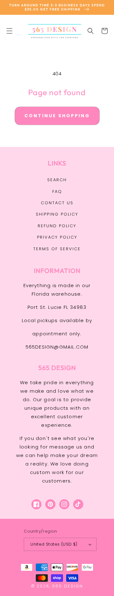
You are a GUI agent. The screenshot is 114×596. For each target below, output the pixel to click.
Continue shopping (57, 116)
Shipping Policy (57, 214)
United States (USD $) (53, 544)
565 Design (67, 586)
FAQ (57, 191)
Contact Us (57, 203)
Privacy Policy (57, 237)
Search (57, 180)
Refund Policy (57, 226)
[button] (9, 31)
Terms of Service (57, 249)
